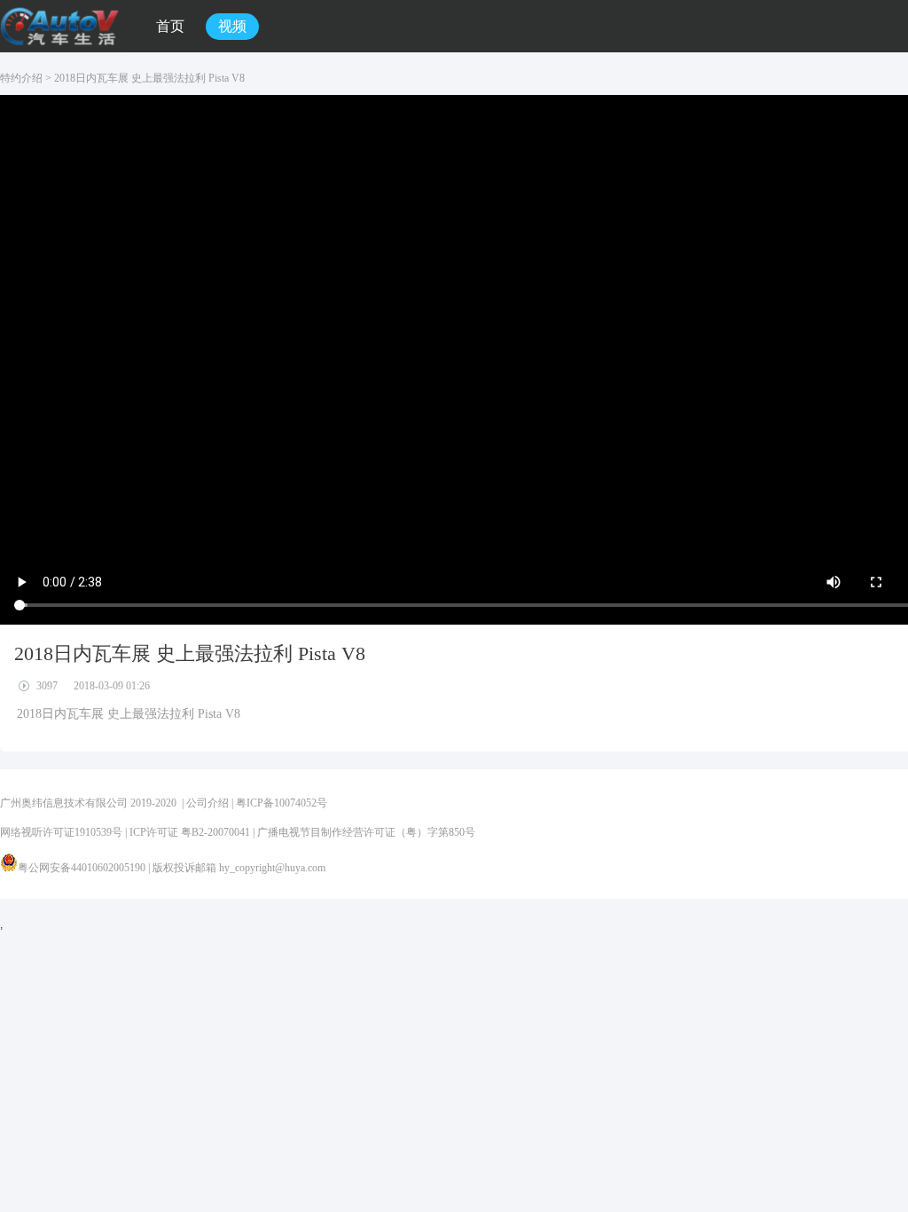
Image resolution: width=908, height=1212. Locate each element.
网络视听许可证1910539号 (61, 832)
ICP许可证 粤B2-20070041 (189, 832)
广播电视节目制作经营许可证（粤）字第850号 (366, 832)
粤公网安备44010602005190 (81, 868)
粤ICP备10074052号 (281, 803)
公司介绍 (207, 803)
